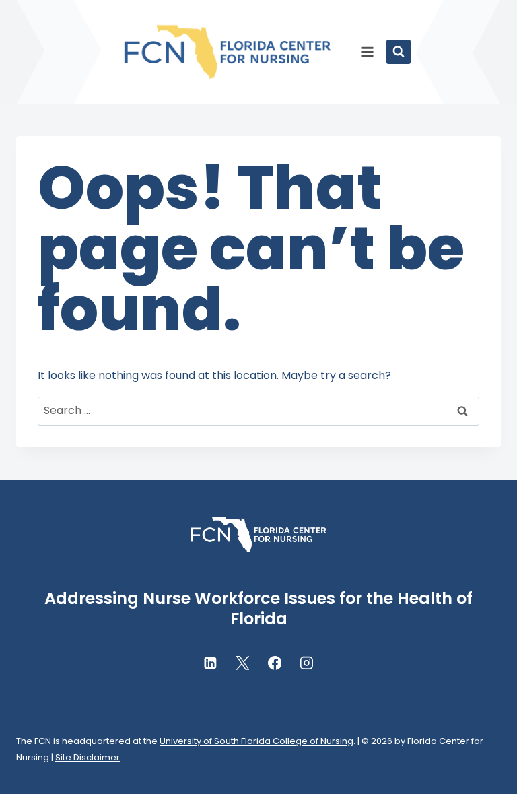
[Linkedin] (210, 663)
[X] (242, 663)
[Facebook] (275, 663)
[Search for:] (258, 410)
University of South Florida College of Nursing (256, 741)
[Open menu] (367, 51)
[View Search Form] (398, 52)
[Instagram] (307, 663)
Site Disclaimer (87, 757)
